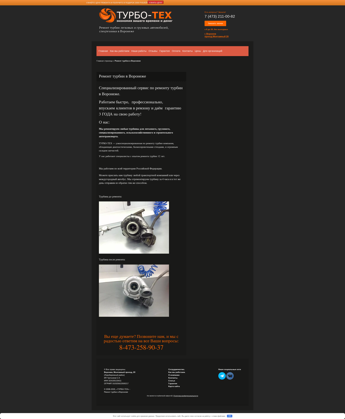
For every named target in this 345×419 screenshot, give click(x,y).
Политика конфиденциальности (186, 396)
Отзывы (153, 51)
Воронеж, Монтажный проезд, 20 (119, 372)
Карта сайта (174, 386)
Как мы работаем (119, 51)
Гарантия (164, 51)
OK (229, 416)
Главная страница (104, 61)
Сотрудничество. (176, 369)
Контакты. (173, 378)
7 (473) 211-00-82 (220, 16)
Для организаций (212, 51)
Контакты (187, 51)
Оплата (176, 51)
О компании (174, 375)
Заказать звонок (215, 23)
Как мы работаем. (176, 372)
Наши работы (138, 51)
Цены (198, 51)
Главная (103, 51)
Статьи (171, 381)
